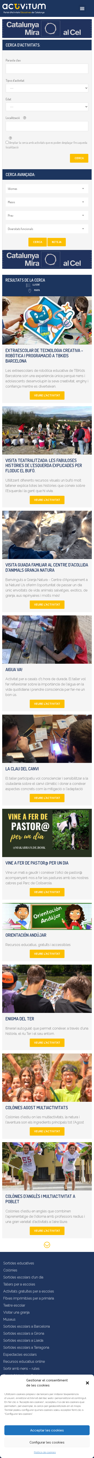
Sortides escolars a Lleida (23, 1340)
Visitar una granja (16, 1312)
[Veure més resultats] (47, 1246)
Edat (8, 99)
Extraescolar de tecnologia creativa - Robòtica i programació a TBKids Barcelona (44, 355)
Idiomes (12, 189)
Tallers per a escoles (19, 1284)
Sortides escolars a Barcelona (26, 1326)
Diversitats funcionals (20, 229)
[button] (87, 1383)
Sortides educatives (18, 1263)
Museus (9, 1319)
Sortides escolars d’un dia (23, 1277)
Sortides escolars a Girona (23, 1333)
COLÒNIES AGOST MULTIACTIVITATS (36, 1107)
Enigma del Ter (19, 1018)
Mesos (11, 202)
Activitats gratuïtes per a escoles (28, 1291)
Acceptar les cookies (47, 1430)
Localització (13, 118)
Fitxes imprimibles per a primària (28, 1298)
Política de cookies (45, 1452)
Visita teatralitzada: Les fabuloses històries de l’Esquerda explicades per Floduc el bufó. (43, 465)
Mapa (37, 290)
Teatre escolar (14, 1305)
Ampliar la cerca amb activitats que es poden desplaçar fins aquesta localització (46, 145)
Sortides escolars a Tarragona (26, 1347)
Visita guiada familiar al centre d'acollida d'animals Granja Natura (46, 567)
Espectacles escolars (20, 1354)
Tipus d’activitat (15, 80)
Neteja (56, 242)
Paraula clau (13, 60)
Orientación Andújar (25, 935)
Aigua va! (13, 669)
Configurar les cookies (47, 1442)
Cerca (79, 158)
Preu (10, 215)
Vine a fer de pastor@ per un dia (36, 863)
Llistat (36, 284)
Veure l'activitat (47, 395)
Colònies (10, 1270)
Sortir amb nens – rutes (21, 1368)
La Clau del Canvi (22, 768)
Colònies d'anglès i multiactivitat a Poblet (40, 1198)
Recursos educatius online (24, 1361)
